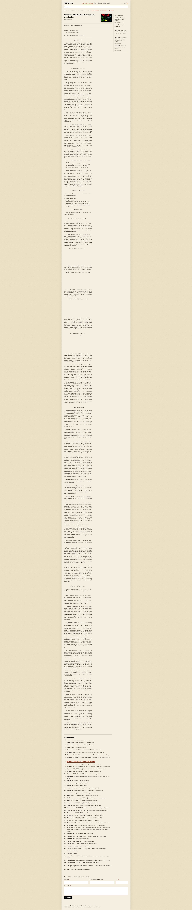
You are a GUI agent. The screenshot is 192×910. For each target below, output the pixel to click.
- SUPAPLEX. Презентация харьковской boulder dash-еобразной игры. (88, 755)
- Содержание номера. (76, 747)
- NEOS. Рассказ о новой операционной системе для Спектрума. (88, 860)
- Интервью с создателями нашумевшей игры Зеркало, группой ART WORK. (88, 777)
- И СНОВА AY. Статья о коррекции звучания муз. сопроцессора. (86, 848)
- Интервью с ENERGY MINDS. (78, 785)
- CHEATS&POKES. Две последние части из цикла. (82, 800)
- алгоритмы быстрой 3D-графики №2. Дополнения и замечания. (86, 798)
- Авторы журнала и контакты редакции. (80, 740)
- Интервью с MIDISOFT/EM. (77, 783)
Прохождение (78, 25)
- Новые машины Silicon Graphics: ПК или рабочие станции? (86, 836)
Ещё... (108, 3)
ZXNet (104, 3)
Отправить (68, 897)
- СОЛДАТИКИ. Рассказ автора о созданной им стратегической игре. (88, 766)
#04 (89, 10)
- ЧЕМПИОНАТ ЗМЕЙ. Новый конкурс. (79, 846)
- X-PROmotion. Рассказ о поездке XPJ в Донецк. (83, 788)
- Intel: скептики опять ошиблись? (80, 833)
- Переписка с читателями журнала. (78, 869)
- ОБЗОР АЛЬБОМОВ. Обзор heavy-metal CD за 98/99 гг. (85, 815)
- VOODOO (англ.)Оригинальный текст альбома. (83, 820)
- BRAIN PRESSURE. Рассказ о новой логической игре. (84, 771)
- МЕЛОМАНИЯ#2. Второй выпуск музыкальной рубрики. (85, 813)
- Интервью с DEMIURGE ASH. (78, 780)
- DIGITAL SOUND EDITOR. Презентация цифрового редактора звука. (88, 857)
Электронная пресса (87, 3)
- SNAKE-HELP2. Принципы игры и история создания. (84, 764)
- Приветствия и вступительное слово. (81, 742)
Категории (66, 25)
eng (127, 3)
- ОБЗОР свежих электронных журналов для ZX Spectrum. (86, 825)
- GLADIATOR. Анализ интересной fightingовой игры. (84, 750)
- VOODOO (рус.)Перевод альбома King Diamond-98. (84, 818)
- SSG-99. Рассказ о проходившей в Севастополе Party (85, 790)
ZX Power (83, 10)
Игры (72, 25)
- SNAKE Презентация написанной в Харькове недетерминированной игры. (88, 758)
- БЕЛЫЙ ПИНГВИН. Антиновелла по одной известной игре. (87, 810)
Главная (65, 10)
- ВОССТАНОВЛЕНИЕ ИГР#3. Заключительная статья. (83, 795)
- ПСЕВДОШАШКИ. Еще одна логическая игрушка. (83, 774)
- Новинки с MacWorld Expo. (78, 838)
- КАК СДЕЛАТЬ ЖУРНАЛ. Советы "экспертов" (84, 805)
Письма (100, 3)
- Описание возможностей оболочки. (80, 745)
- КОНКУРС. (72, 853)
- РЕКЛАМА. (72, 851)
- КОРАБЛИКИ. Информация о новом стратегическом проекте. (86, 769)
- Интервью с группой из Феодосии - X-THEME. (82, 793)
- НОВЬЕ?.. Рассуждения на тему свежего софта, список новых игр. (88, 823)
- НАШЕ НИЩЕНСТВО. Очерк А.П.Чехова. (80, 841)
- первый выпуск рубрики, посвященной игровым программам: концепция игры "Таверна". (89, 866)
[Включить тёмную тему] (122, 3)
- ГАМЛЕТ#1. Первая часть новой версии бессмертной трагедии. (88, 808)
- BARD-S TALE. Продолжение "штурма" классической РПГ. (85, 752)
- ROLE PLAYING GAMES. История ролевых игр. (81, 843)
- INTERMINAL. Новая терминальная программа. (83, 862)
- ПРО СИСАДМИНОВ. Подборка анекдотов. (83, 803)
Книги (95, 3)
